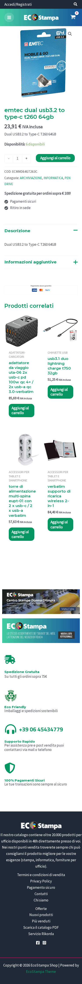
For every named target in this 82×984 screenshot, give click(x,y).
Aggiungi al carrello (55, 158)
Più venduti (41, 921)
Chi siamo (41, 900)
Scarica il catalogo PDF (41, 927)
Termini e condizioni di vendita (41, 874)
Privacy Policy (41, 881)
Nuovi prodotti (41, 914)
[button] (76, 4)
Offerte (41, 908)
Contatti (41, 893)
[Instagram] (44, 943)
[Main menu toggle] (9, 17)
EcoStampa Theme (41, 971)
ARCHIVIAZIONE (31, 178)
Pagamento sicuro (41, 887)
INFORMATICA (53, 178)
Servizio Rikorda (41, 933)
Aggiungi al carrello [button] (20, 410)
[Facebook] (38, 943)
